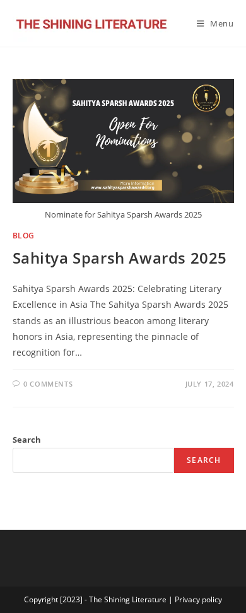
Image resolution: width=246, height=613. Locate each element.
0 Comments (48, 383)
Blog (24, 235)
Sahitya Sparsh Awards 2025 (120, 257)
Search (27, 439)
